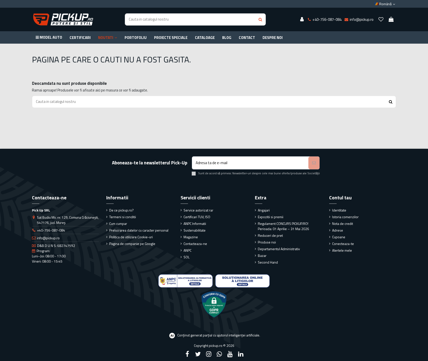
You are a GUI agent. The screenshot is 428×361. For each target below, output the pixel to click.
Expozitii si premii (270, 216)
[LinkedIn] (241, 354)
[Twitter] (198, 354)
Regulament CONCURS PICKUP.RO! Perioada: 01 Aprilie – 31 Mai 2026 (283, 226)
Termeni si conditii (122, 216)
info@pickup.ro (48, 238)
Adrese (337, 230)
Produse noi (267, 242)
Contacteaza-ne (195, 243)
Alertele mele (342, 250)
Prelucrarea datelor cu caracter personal (138, 230)
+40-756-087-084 (51, 230)
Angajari (264, 210)
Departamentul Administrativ (279, 248)
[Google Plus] (219, 354)
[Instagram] (209, 354)
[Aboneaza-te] (314, 163)
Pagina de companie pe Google (132, 243)
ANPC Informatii (195, 223)
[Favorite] (381, 19)
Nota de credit (342, 223)
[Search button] (260, 19)
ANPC (187, 250)
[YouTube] (230, 354)
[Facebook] (187, 354)
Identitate (339, 210)
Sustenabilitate (195, 230)
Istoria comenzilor (345, 216)
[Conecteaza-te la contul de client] (302, 19)
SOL (186, 257)
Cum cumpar (118, 223)
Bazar (262, 255)
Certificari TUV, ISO (197, 216)
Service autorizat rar (198, 210)
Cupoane (338, 237)
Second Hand (268, 262)
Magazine (191, 237)
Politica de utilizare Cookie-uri (131, 237)
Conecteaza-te (343, 243)
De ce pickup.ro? (121, 210)
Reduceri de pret (270, 235)
